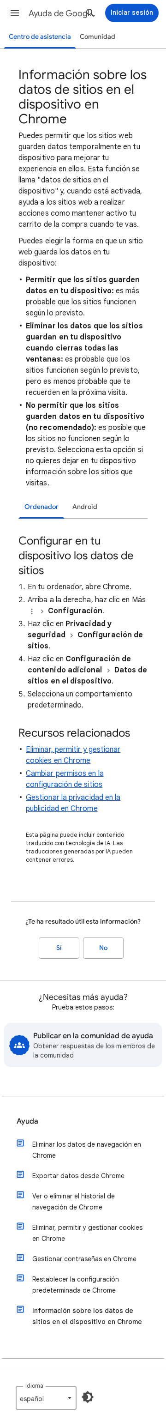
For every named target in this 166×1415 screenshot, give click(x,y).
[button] (15, 13)
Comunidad (97, 37)
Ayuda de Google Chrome (63, 13)
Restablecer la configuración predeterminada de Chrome (75, 1284)
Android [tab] (84, 507)
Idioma (34, 1385)
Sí (59, 948)
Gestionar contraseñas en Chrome (84, 1259)
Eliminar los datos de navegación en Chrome (86, 1150)
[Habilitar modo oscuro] (88, 1397)
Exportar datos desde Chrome (78, 1176)
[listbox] (46, 1398)
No (103, 948)
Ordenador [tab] (41, 507)
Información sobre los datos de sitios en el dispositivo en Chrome (87, 1316)
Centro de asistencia (40, 37)
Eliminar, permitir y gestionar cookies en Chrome (87, 1233)
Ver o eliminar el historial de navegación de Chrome (73, 1201)
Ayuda (27, 1121)
